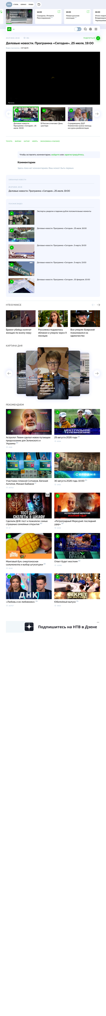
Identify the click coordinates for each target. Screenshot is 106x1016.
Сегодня (24, 48)
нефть (35, 141)
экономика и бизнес (50, 141)
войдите (55, 154)
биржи (18, 141)
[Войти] (90, 29)
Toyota (9, 141)
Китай (27, 141)
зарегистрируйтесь (74, 154)
